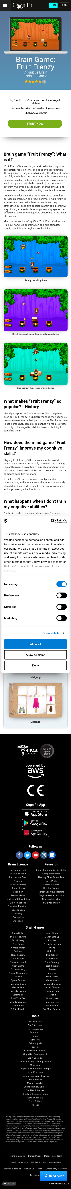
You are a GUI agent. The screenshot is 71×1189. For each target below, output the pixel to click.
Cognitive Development (35, 1054)
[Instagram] (44, 855)
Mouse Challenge (52, 984)
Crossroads (52, 958)
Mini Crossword (18, 937)
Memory (18, 913)
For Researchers (35, 1029)
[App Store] (36, 813)
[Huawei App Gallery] (36, 833)
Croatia (10, 1184)
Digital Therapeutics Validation (51, 870)
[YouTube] (35, 855)
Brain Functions (18, 903)
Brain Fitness (18, 888)
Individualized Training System (35, 1061)
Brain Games (35, 1080)
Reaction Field (52, 1002)
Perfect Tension (52, 987)
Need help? (56, 1176)
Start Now (35, 123)
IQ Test (35, 1105)
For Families (35, 1022)
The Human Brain (18, 870)
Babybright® (35, 1043)
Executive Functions (18, 906)
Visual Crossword (18, 973)
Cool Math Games (35, 1090)
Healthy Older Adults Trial (51, 877)
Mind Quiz (35, 1065)
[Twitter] (27, 855)
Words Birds (52, 1005)
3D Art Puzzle (18, 1009)
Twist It (52, 995)
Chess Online (18, 933)
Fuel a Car (52, 973)
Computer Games (51, 874)
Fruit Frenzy (18, 940)
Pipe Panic (18, 944)
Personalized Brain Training (35, 1076)
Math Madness (18, 984)
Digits (52, 948)
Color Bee (52, 951)
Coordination (18, 910)
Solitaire (18, 951)
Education (35, 1032)
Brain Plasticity (18, 885)
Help (40, 1169)
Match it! (18, 977)
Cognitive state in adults (51, 895)
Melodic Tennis (18, 991)
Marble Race (18, 987)
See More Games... (52, 1009)
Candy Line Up (52, 937)
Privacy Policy (34, 1156)
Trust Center (35, 1175)
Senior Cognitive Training (51, 892)
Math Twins (52, 977)
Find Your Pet (18, 998)
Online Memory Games (35, 1087)
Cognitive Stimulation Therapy (35, 1069)
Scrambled (18, 995)
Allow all (35, 644)
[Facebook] (19, 855)
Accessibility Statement (56, 1169)
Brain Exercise (35, 1058)
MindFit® (35, 1040)
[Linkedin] (52, 855)
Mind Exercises (35, 1072)
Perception (18, 917)
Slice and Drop (52, 991)
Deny (35, 665)
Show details (51, 632)
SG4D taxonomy (51, 903)
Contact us (29, 1169)
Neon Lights (18, 966)
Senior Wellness (51, 885)
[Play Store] (36, 823)
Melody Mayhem (18, 1002)
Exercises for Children (35, 1050)
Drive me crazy (18, 969)
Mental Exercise (35, 1083)
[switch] (61, 595)
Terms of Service (17, 1156)
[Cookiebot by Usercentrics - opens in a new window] (51, 521)
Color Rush (18, 1005)
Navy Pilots (51, 881)
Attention (18, 921)
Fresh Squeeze (52, 966)
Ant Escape (18, 958)
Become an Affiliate (52, 1162)
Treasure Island (18, 962)
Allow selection (35, 654)
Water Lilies (52, 998)
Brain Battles (35, 1101)
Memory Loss (18, 895)
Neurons (18, 881)
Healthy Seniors (51, 888)
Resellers (35, 1047)
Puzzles (52, 940)
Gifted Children (35, 1098)
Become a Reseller (12, 1169)
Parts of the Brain (18, 877)
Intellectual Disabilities (18, 899)
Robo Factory (18, 955)
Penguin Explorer (52, 944)
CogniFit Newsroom (19, 1162)
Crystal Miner (18, 948)
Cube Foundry (52, 962)
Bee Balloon (52, 955)
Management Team (53, 1156)
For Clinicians (35, 1025)
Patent (35, 1036)
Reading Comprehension (35, 1094)
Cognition (18, 892)
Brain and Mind (18, 874)
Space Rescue (18, 980)
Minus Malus (52, 980)
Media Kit (35, 1162)
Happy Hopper (52, 933)
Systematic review (51, 899)
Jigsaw (52, 969)
